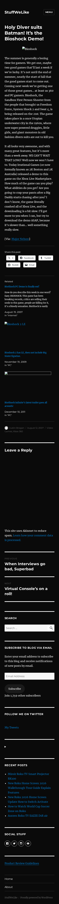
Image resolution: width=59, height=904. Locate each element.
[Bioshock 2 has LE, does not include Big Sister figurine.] (28, 335)
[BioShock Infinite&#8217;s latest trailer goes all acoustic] (28, 385)
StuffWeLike (17, 12)
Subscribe (14, 688)
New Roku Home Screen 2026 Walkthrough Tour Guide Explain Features (29, 788)
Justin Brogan (16, 428)
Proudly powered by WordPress (36, 897)
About (9, 887)
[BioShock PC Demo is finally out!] (28, 301)
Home (9, 879)
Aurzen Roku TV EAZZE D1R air (28, 815)
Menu (49, 12)
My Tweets (12, 727)
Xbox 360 (18, 431)
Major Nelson (20, 239)
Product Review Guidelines (22, 863)
